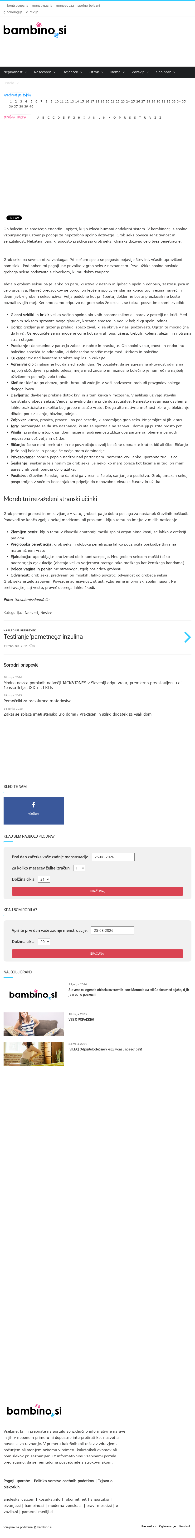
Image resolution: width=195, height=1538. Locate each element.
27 (143, 100)
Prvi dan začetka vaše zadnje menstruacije (50, 856)
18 (97, 100)
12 (67, 100)
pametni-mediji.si (37, 1511)
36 (11, 105)
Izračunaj (97, 891)
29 (153, 100)
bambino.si (34, 1505)
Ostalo (9, 83)
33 (174, 100)
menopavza (65, 5)
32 (169, 100)
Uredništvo (148, 1526)
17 (92, 100)
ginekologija (13, 12)
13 (72, 100)
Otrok (94, 72)
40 (31, 105)
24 (128, 100)
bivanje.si (12, 1505)
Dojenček (71, 72)
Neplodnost (14, 72)
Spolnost (164, 72)
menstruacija (42, 5)
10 (57, 100)
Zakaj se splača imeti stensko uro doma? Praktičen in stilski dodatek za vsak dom (78, 714)
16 (87, 100)
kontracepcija (17, 5)
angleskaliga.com (19, 1499)
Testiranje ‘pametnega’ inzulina (43, 636)
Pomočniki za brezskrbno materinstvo (37, 701)
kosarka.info (49, 1499)
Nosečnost (43, 72)
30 (158, 100)
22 (118, 100)
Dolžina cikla (23, 879)
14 (77, 100)
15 (82, 100)
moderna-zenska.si (65, 1505)
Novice (46, 612)
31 (164, 100)
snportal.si (100, 1499)
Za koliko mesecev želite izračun (41, 868)
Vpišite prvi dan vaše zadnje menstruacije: (50, 930)
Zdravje (139, 72)
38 (21, 105)
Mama (116, 72)
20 (107, 100)
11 (62, 100)
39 (26, 105)
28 (148, 100)
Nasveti (31, 612)
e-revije (32, 12)
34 (179, 100)
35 (184, 100)
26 (138, 100)
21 (113, 100)
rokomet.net (75, 1499)
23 (123, 100)
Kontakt (184, 1526)
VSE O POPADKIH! (81, 1019)
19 (102, 100)
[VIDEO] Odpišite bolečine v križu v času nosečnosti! (105, 1049)
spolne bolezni (89, 5)
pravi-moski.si (99, 1505)
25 (133, 100)
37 (16, 105)
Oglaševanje (167, 1526)
